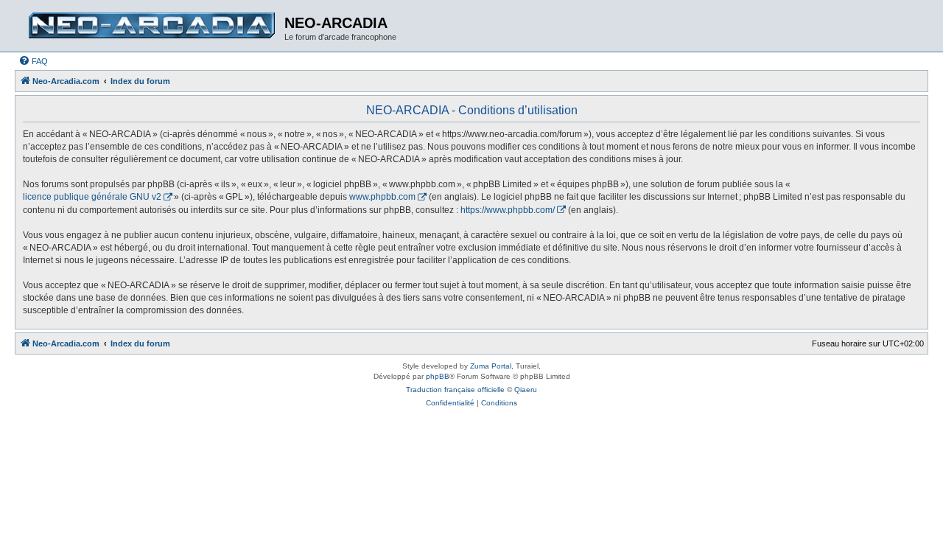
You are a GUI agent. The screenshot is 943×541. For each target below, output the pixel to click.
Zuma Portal (490, 366)
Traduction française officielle (455, 389)
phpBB (437, 376)
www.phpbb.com (382, 197)
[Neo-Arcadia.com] (151, 26)
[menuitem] (33, 61)
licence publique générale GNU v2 (92, 197)
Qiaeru (525, 389)
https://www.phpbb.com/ (507, 210)
